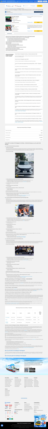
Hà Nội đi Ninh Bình (7, 390)
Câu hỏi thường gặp (26, 410)
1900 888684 (24, 277)
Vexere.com (40, 289)
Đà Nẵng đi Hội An (36, 381)
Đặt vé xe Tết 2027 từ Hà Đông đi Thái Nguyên (11, 50)
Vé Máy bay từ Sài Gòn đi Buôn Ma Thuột (28, 387)
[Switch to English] (35, 1)
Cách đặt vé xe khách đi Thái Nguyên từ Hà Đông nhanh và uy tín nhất (14, 49)
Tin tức (15, 406)
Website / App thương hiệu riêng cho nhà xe (38, 410)
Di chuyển (35, 377)
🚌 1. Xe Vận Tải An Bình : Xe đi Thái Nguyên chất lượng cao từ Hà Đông (16, 38)
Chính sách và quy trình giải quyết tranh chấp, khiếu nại (28, 409)
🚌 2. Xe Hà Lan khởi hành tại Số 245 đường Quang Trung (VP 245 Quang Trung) (17, 39)
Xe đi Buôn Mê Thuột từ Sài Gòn (9, 379)
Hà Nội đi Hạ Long (7, 391)
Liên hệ (15, 407)
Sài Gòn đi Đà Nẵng (36, 386)
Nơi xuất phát (8, 5)
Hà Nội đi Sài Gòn (36, 385)
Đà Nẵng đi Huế (7, 396)
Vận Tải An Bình (25, 181)
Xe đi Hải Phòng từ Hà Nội (8, 385)
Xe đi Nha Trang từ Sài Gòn (8, 381)
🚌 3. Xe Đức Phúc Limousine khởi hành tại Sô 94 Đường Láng (14, 40)
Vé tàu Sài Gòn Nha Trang (18, 379)
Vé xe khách (6, 8)
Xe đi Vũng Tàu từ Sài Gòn (8, 380)
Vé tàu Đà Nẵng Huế (17, 385)
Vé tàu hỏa (16, 377)
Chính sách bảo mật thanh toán (28, 407)
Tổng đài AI (35, 412)
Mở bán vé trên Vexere (25, 1)
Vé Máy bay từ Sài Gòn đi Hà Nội (28, 381)
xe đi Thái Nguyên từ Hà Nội (12, 8)
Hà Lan (24, 220)
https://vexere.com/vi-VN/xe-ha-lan (21, 236)
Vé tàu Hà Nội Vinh (17, 386)
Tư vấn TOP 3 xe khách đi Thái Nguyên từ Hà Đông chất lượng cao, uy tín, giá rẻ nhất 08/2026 (17, 37)
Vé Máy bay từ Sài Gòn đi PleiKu (28, 385)
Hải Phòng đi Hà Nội (7, 397)
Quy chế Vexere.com (26, 405)
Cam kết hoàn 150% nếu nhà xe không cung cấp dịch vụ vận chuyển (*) (12, 1)
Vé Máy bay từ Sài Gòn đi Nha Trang (28, 380)
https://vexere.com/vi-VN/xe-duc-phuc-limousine (26, 276)
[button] (29, 54)
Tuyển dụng (16, 405)
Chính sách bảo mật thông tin (28, 406)
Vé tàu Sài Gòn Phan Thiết (18, 380)
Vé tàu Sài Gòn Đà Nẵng (18, 381)
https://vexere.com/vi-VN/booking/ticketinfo (28, 347)
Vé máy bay (26, 377)
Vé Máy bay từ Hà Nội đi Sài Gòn (28, 379)
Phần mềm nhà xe (36, 406)
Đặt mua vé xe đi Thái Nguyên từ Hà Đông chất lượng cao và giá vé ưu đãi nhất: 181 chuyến (20, 36)
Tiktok (16, 412)
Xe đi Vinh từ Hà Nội (7, 386)
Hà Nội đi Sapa (36, 380)
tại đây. (18, 348)
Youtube (17, 413)
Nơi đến (17, 5)
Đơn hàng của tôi (19, 1)
